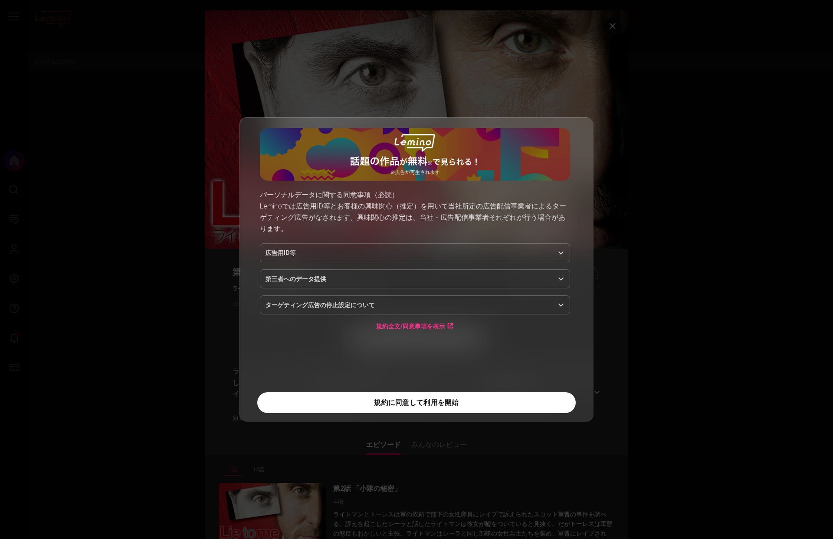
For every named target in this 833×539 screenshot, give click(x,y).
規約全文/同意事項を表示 (410, 326)
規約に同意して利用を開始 (416, 402)
